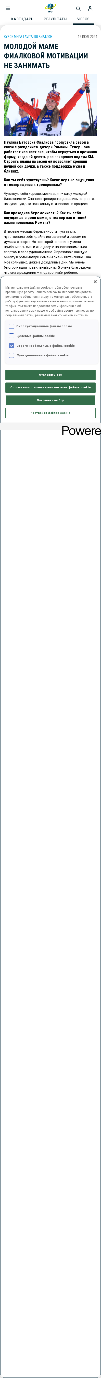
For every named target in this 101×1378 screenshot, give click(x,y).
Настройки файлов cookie (50, 413)
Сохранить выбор (50, 400)
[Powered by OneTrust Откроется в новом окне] (80, 427)
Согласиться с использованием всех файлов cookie (50, 387)
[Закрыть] (95, 281)
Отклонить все (50, 374)
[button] (8, 5)
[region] (50, 827)
